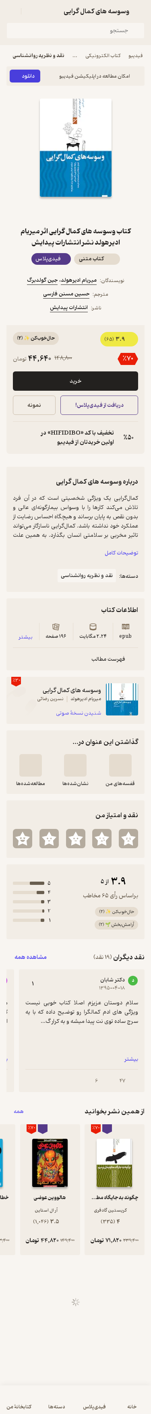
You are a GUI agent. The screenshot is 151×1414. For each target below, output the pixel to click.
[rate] (128, 838)
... (74, 56)
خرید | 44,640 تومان (40, 1403)
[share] (56, 211)
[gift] (76, 211)
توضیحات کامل (121, 553)
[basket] (31, 11)
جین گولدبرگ (42, 280)
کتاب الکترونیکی (102, 56)
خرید (75, 381)
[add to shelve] (120, 765)
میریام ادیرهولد (79, 280)
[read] (30, 765)
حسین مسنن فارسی (66, 294)
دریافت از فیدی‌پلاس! (99, 405)
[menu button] (11, 11)
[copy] (19, 437)
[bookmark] (95, 211)
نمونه (34, 405)
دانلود (28, 76)
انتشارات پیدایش (69, 307)
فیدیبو (135, 56)
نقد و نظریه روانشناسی (38, 56)
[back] (139, 11)
